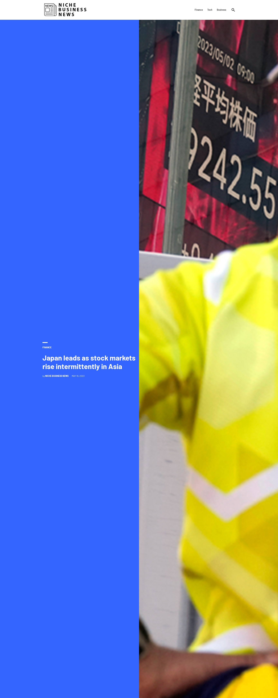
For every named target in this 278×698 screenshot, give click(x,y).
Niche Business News (57, 376)
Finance (199, 9)
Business (221, 9)
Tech (209, 9)
